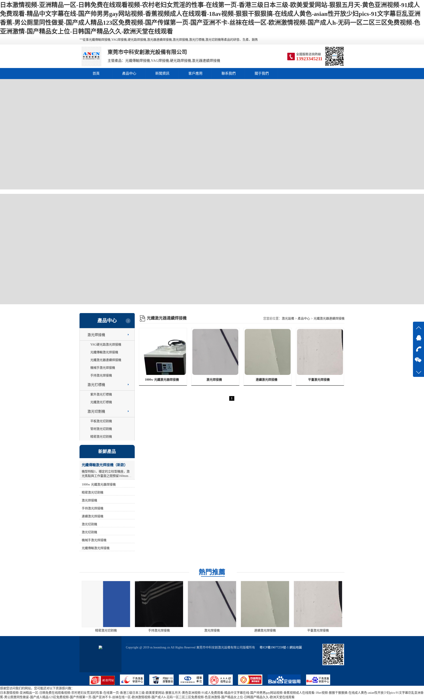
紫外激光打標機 (101, 394)
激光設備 (288, 318)
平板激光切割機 (101, 421)
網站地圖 (296, 647)
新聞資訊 (162, 73)
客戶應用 (195, 73)
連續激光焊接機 (265, 630)
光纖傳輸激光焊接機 (104, 352)
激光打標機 (96, 385)
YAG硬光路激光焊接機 (105, 344)
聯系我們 (228, 73)
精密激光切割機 (101, 436)
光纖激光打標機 (101, 402)
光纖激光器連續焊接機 (329, 318)
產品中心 (129, 73)
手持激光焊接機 (101, 375)
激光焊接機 (96, 335)
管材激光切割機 (101, 429)
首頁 (96, 73)
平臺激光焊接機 (318, 630)
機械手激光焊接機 (102, 367)
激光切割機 (96, 411)
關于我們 (262, 73)
